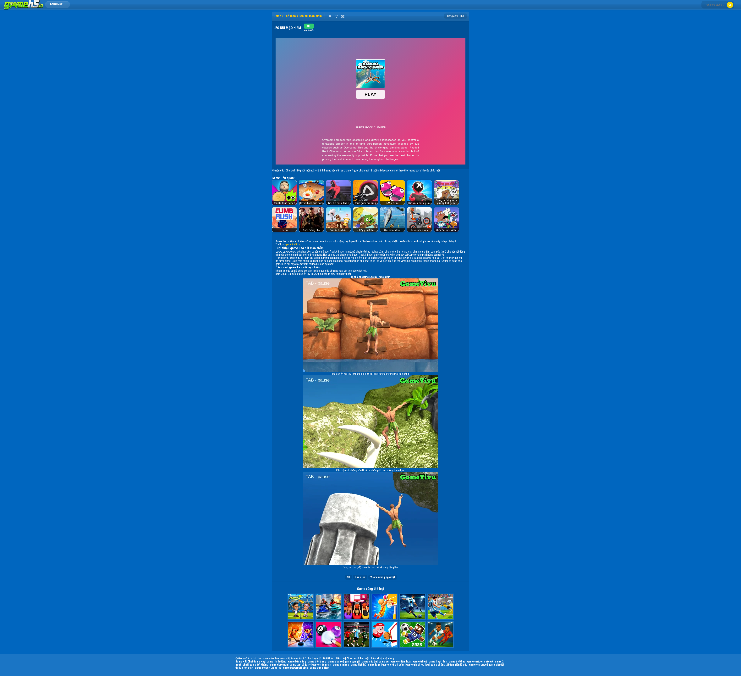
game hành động (276, 661)
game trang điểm (319, 667)
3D (348, 577)
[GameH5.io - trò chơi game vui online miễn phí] (23, 8)
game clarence (478, 664)
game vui (384, 661)
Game (277, 16)
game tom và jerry (300, 664)
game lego (374, 664)
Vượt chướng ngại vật (382, 577)
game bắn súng (297, 661)
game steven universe (268, 667)
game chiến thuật (401, 661)
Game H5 (240, 661)
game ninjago (341, 664)
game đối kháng (259, 664)
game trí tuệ (420, 661)
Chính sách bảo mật (357, 658)
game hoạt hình (438, 661)
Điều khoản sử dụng (382, 658)
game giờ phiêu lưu (417, 664)
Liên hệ (340, 658)
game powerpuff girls (295, 667)
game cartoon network (480, 661)
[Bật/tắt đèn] (336, 16)
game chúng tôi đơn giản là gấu (449, 664)
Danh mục (56, 4)
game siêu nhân (321, 664)
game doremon (279, 664)
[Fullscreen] (342, 16)
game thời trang (317, 661)
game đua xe (335, 661)
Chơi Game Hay (256, 661)
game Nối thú (358, 664)
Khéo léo (360, 577)
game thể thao (293, 244)
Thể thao (290, 16)
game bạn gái (352, 661)
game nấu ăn (369, 661)
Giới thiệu (328, 658)
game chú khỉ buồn (393, 664)
